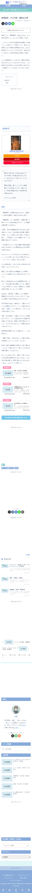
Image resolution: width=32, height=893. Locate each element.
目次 (7, 76)
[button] (22, 512)
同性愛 (11, 468)
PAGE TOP (16, 868)
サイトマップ (8, 878)
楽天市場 (17, 159)
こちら (23, 725)
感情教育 (6, 80)
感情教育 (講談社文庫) (16, 151)
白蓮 (16, 716)
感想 (7, 83)
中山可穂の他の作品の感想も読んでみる (16, 417)
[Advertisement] (16, 106)
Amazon (17, 155)
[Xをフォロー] (12, 735)
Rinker (19, 152)
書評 (17, 468)
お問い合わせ (23, 878)
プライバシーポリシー (16, 880)
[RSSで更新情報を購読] (19, 735)
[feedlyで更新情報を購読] (16, 735)
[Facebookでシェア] (6, 23)
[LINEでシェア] (12, 23)
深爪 (8, 308)
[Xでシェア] (3, 23)
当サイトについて (24, 875)
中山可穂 (5, 468)
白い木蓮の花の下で (8, 875)
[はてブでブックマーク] (9, 23)
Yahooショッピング (17, 162)
